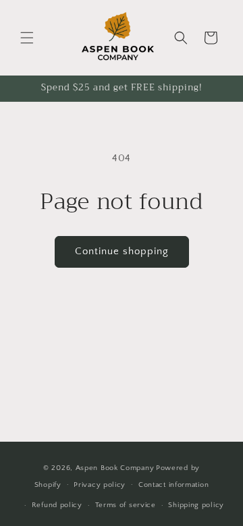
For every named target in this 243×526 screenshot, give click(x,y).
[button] (27, 38)
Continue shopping (122, 251)
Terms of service (125, 505)
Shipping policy (196, 505)
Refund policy (57, 505)
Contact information (173, 485)
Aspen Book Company (115, 468)
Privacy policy (100, 485)
